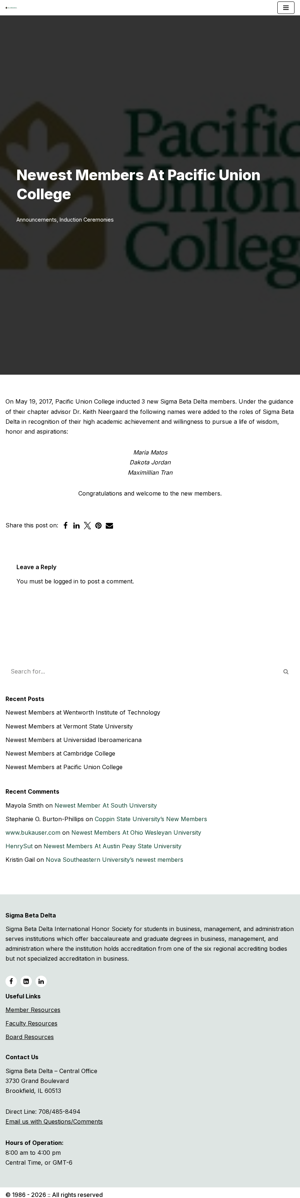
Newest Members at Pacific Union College (64, 767)
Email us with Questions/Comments (54, 1121)
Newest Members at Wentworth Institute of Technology (82, 712)
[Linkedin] (76, 525)
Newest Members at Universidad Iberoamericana (73, 739)
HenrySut (19, 846)
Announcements (36, 219)
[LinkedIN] (26, 981)
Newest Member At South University (106, 805)
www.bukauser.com (32, 832)
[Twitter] (87, 525)
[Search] (286, 671)
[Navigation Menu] (286, 7)
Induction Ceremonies (87, 219)
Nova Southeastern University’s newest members (114, 859)
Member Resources (32, 1009)
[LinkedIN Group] (41, 981)
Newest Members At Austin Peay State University (112, 846)
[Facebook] (65, 525)
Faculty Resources (31, 1023)
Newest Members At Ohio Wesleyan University (136, 832)
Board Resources (29, 1037)
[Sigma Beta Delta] (13, 7)
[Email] (109, 525)
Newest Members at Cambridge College (60, 753)
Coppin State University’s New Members (151, 819)
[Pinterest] (98, 525)
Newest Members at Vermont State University (69, 726)
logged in (65, 581)
